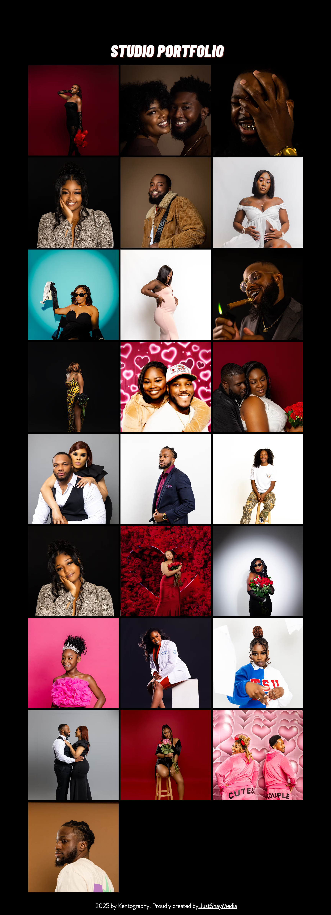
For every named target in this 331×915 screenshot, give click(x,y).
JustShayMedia (217, 905)
